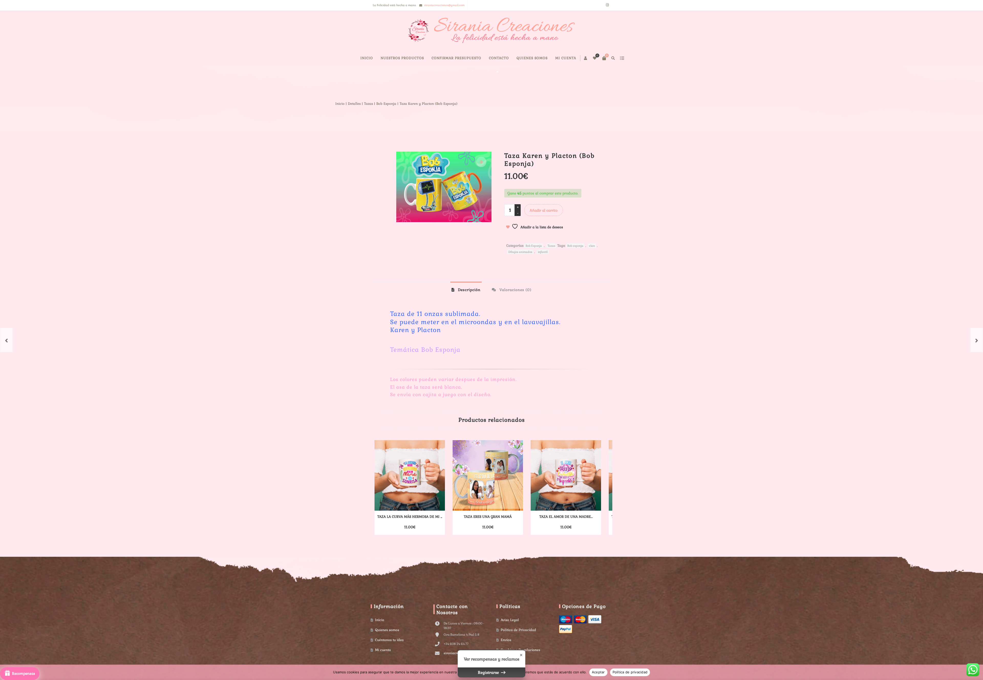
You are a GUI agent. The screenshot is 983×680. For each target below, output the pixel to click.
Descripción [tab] (468, 305)
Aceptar (598, 672)
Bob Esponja (422, 119)
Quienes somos (387, 645)
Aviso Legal (510, 635)
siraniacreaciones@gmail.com (444, 5)
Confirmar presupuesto (480, 73)
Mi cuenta (589, 73)
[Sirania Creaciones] (492, 30)
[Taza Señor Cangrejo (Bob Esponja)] (6, 340)
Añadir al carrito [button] (401, 542)
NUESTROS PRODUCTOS (425, 73)
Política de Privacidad (518, 645)
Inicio (390, 73)
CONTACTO (522, 73)
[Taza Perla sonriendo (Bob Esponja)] (976, 340)
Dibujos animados (520, 267)
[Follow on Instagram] (607, 5)
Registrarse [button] (489, 672)
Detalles (389, 119)
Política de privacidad (630, 672)
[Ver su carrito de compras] (590, 58)
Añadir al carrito (544, 225)
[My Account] (572, 58)
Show (19, 673)
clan (592, 261)
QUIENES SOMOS (555, 73)
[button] (481, 177)
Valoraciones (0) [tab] (514, 305)
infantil (543, 267)
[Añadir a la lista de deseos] (431, 542)
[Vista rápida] (422, 542)
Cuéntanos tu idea (389, 655)
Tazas (403, 119)
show (607, 58)
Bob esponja (575, 261)
